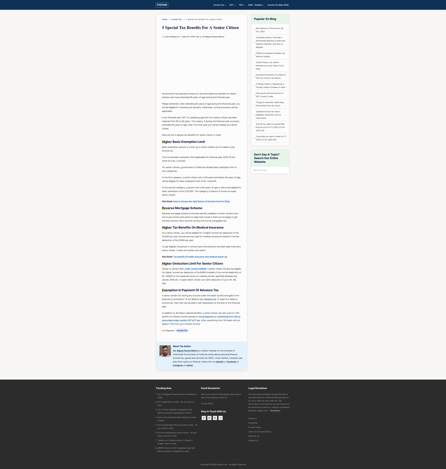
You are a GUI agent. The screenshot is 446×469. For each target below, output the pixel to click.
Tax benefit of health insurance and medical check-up (200, 256)
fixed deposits (206, 316)
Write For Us (253, 436)
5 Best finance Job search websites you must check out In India (270, 65)
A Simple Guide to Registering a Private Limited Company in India (270, 85)
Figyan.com (222, 464)
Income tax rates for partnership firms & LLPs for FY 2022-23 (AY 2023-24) (270, 127)
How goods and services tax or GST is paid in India (270, 95)
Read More (275, 410)
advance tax (210, 299)
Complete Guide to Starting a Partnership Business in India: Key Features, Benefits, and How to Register (270, 42)
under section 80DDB (195, 269)
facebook (231, 362)
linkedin (220, 362)
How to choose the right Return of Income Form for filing (201, 201)
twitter (189, 365)
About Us (252, 418)
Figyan (162, 5)
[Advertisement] (201, 66)
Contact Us (253, 440)
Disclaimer (253, 423)
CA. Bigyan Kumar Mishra (185, 350)
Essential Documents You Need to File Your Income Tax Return (271, 76)
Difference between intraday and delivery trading (270, 55)
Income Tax (182, 330)
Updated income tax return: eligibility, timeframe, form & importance (268, 114)
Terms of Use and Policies (259, 432)
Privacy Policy (207, 403)
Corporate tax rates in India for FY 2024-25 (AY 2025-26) (271, 138)
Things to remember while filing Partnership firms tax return (270, 104)
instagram (178, 365)
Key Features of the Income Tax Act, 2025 (270, 30)
